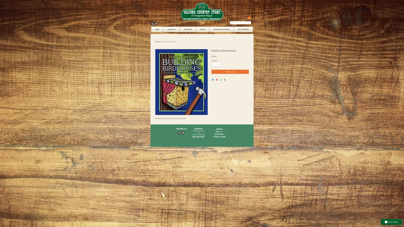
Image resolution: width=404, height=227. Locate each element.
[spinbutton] (216, 64)
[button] (249, 17)
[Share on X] (225, 80)
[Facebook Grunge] (152, 24)
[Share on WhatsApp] (221, 80)
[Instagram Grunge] (156, 24)
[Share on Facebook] (213, 80)
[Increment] (219, 64)
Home (157, 41)
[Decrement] (213, 64)
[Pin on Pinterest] (217, 80)
